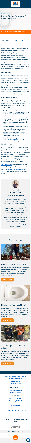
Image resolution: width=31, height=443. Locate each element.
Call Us (2, 440)
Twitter (16, 40)
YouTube (12, 410)
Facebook (13, 40)
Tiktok (25, 410)
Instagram (21, 410)
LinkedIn (19, 40)
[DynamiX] (15, 427)
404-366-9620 (15, 405)
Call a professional (6, 164)
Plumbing (4, 14)
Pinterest (18, 410)
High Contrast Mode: (14, 431)
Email (22, 40)
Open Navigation (15, 437)
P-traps (3, 76)
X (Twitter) (9, 410)
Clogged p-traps (14, 139)
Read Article (7, 279)
